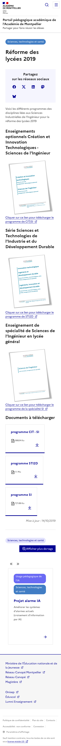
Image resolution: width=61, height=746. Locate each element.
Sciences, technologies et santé (25, 42)
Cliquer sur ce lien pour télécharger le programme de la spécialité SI (29, 407)
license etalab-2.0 (15, 741)
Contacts (50, 720)
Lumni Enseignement (18, 702)
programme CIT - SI (25, 432)
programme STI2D (24, 463)
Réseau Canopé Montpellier (23, 672)
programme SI (21, 494)
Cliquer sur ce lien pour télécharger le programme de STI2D (29, 314)
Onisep (10, 692)
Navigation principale (56, 4)
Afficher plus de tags (39, 549)
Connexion (38, 726)
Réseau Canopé (15, 677)
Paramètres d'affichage (17, 732)
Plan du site (37, 720)
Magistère (11, 682)
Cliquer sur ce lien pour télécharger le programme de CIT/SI (29, 219)
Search (46, 4)
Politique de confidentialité (16, 720)
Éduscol (10, 697)
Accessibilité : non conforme (16, 726)
